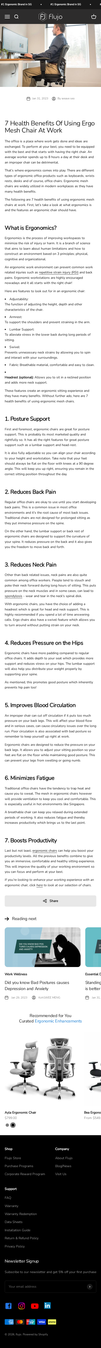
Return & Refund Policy (22, 1238)
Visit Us (60, 1174)
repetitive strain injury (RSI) (58, 272)
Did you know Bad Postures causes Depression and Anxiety (37, 985)
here (39, 885)
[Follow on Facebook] (8, 1306)
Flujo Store (13, 1158)
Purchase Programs (19, 1166)
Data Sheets (14, 1222)
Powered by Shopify (35, 1334)
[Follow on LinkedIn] (47, 1305)
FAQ (8, 1198)
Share (54, 901)
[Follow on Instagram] (21, 1306)
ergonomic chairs (44, 850)
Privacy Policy (15, 1246)
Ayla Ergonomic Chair (20, 1112)
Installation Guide (17, 1230)
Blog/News (63, 1166)
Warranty (11, 1206)
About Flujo (64, 1158)
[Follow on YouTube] (35, 1306)
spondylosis (13, 596)
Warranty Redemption (21, 1214)
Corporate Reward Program (25, 1174)
